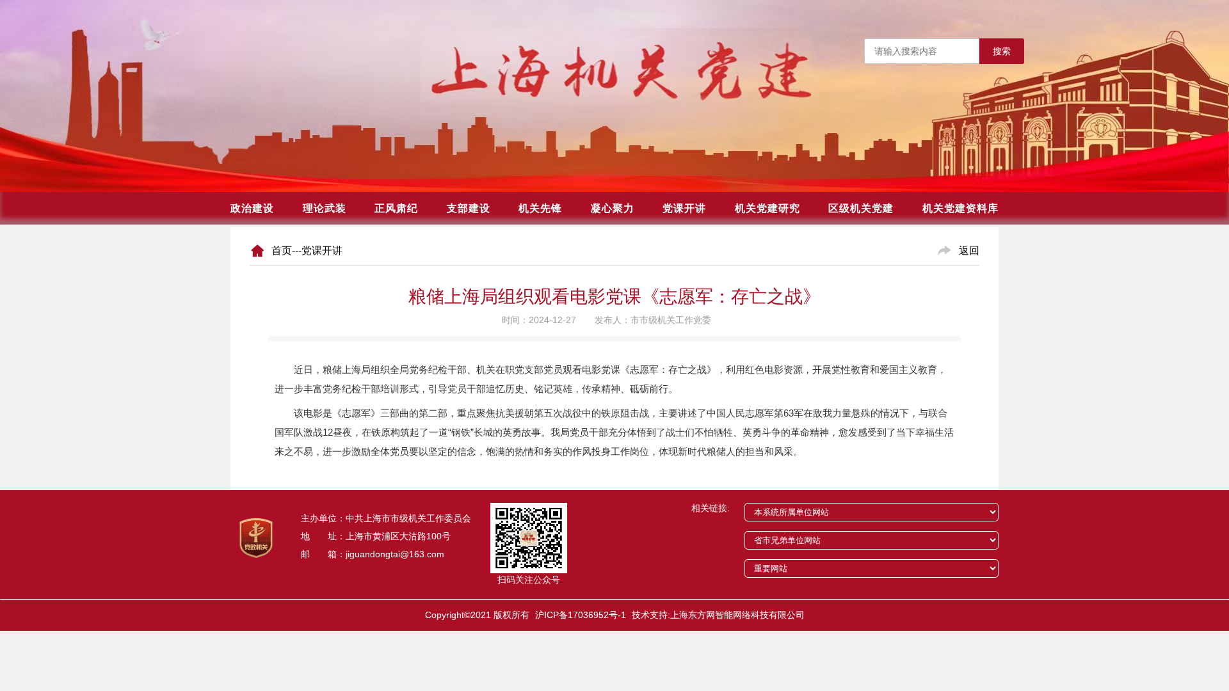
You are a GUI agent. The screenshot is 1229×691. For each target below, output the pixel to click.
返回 (969, 250)
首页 (281, 250)
